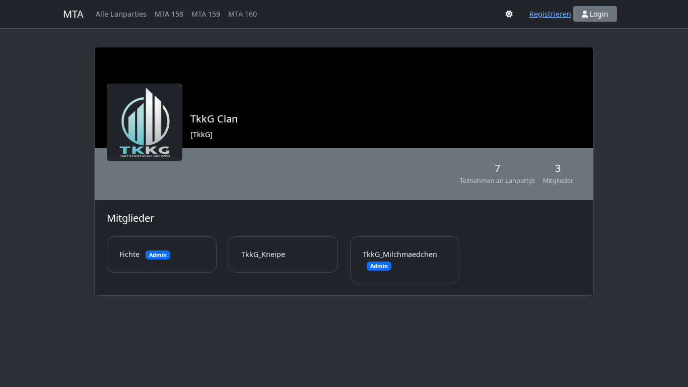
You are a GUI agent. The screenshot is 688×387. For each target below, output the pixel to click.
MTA (73, 14)
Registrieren (550, 14)
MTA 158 (169, 14)
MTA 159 (205, 14)
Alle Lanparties (121, 14)
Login (598, 14)
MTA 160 (242, 14)
